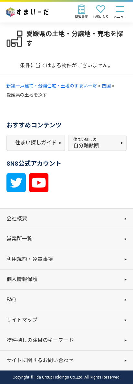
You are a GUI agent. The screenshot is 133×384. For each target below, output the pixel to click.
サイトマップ (21, 320)
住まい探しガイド (35, 143)
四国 (106, 85)
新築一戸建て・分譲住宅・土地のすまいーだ (51, 85)
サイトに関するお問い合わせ (40, 360)
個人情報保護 (21, 279)
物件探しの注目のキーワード (40, 340)
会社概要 (16, 218)
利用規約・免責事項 (29, 259)
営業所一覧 (19, 239)
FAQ (11, 300)
